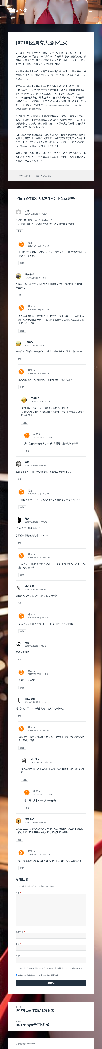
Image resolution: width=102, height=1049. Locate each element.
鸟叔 (27, 642)
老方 (37, 175)
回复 (19, 231)
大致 (27, 210)
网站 (18, 955)
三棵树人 (29, 341)
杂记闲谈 (47, 175)
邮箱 (18, 943)
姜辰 (27, 518)
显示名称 (20, 931)
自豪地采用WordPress (25, 1043)
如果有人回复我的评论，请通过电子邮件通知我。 (38, 975)
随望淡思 (29, 819)
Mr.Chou (30, 698)
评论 (18, 893)
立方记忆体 (17, 10)
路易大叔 (29, 586)
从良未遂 (29, 274)
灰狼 (27, 462)
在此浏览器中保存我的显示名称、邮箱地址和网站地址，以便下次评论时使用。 (51, 968)
